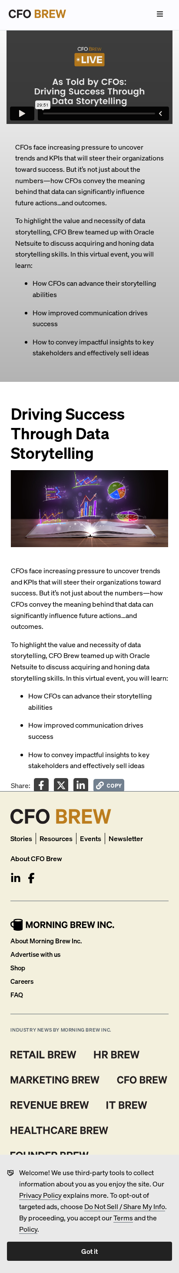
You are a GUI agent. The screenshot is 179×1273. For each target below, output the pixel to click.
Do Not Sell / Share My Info (124, 1206)
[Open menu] (159, 14)
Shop (17, 967)
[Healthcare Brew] (59, 1130)
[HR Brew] (116, 1055)
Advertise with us (35, 954)
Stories (21, 838)
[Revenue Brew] (49, 1105)
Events (90, 838)
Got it (89, 1251)
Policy (28, 1228)
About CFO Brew (36, 858)
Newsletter (126, 838)
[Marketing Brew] (54, 1080)
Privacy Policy (40, 1194)
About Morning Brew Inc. (46, 940)
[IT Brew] (126, 1105)
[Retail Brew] (43, 1055)
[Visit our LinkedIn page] (15, 878)
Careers (21, 981)
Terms (123, 1217)
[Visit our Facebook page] (31, 878)
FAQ (16, 994)
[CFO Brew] (142, 1080)
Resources (56, 838)
